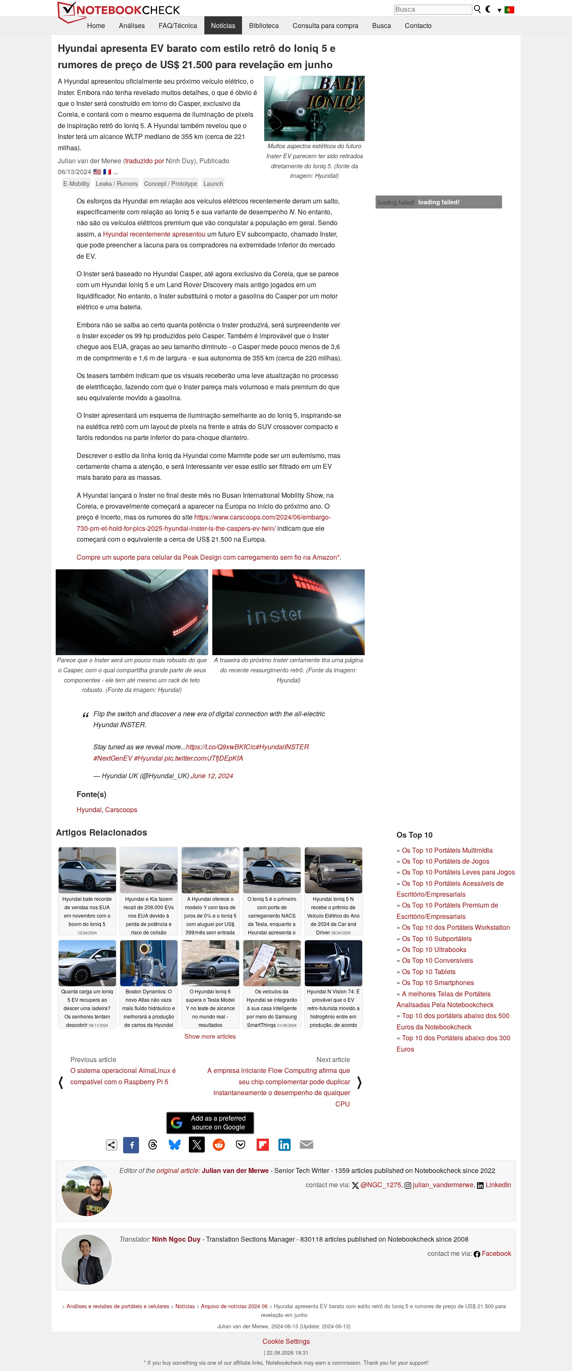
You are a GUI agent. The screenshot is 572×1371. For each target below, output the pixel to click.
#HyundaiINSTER (282, 746)
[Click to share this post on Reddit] (219, 1144)
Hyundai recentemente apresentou (154, 234)
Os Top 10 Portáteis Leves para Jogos (458, 872)
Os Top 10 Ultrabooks (434, 949)
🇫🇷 (107, 171)
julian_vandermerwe (442, 1184)
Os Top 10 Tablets (429, 971)
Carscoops (121, 809)
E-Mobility (76, 183)
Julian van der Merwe (235, 1170)
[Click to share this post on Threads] (153, 1145)
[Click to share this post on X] (197, 1144)
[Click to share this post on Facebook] (131, 1145)
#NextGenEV (112, 758)
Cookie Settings (286, 1341)
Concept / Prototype (170, 183)
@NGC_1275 (380, 1184)
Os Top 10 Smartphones (438, 982)
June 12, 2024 (212, 775)
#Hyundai (148, 758)
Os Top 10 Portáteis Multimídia (447, 850)
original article (177, 1170)
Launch (213, 183)
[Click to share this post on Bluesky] (175, 1145)
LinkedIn (497, 1184)
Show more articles (210, 1036)
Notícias (223, 25)
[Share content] (111, 1145)
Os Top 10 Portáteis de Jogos (446, 861)
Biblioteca (264, 25)
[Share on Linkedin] (284, 1144)
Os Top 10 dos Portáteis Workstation (456, 927)
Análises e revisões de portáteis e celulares (118, 1306)
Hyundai (89, 809)
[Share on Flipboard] (263, 1144)
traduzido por (144, 160)
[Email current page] (306, 1145)
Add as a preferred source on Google (218, 1122)
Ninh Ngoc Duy (176, 1239)
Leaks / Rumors (117, 183)
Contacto (418, 25)
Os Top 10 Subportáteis (437, 938)
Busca (381, 25)
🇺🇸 (97, 171)
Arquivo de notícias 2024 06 (234, 1306)
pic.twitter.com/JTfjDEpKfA (204, 758)
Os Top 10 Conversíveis (437, 960)
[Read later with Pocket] (241, 1144)
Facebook (495, 1253)
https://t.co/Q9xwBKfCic (220, 746)
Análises (132, 25)
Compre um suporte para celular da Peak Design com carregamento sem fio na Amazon (207, 557)
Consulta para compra (325, 25)
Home (96, 25)
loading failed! (396, 202)
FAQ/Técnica (178, 25)
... (115, 171)
